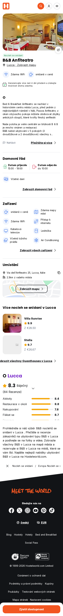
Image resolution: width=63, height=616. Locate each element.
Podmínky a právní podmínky (25, 583)
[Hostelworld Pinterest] (43, 510)
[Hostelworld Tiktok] (51, 510)
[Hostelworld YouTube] (35, 510)
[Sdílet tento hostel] (58, 49)
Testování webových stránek (38, 591)
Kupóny (49, 583)
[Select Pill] (40, 6)
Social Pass (31, 542)
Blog (8, 534)
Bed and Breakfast (46, 534)
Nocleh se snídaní (13, 55)
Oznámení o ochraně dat (31, 575)
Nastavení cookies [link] (40, 599)
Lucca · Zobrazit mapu (21, 65)
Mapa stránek (20, 599)
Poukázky (13, 591)
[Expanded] (7, 466)
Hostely (18, 534)
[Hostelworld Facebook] (11, 510)
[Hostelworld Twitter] (19, 510)
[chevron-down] (33, 388)
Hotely (29, 534)
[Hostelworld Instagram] (27, 510)
